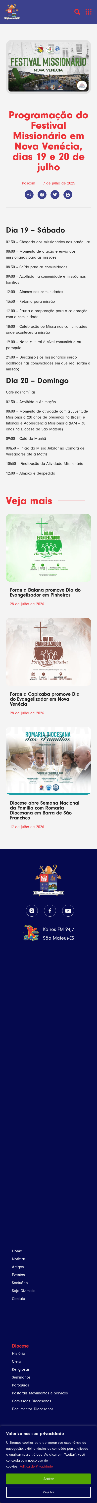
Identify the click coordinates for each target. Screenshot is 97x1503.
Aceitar (49, 1479)
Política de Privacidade (36, 1466)
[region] (48, 1464)
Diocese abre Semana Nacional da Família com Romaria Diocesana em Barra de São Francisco (44, 810)
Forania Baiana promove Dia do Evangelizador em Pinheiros (45, 592)
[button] (88, 12)
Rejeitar (48, 1492)
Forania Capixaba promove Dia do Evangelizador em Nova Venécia (45, 699)
